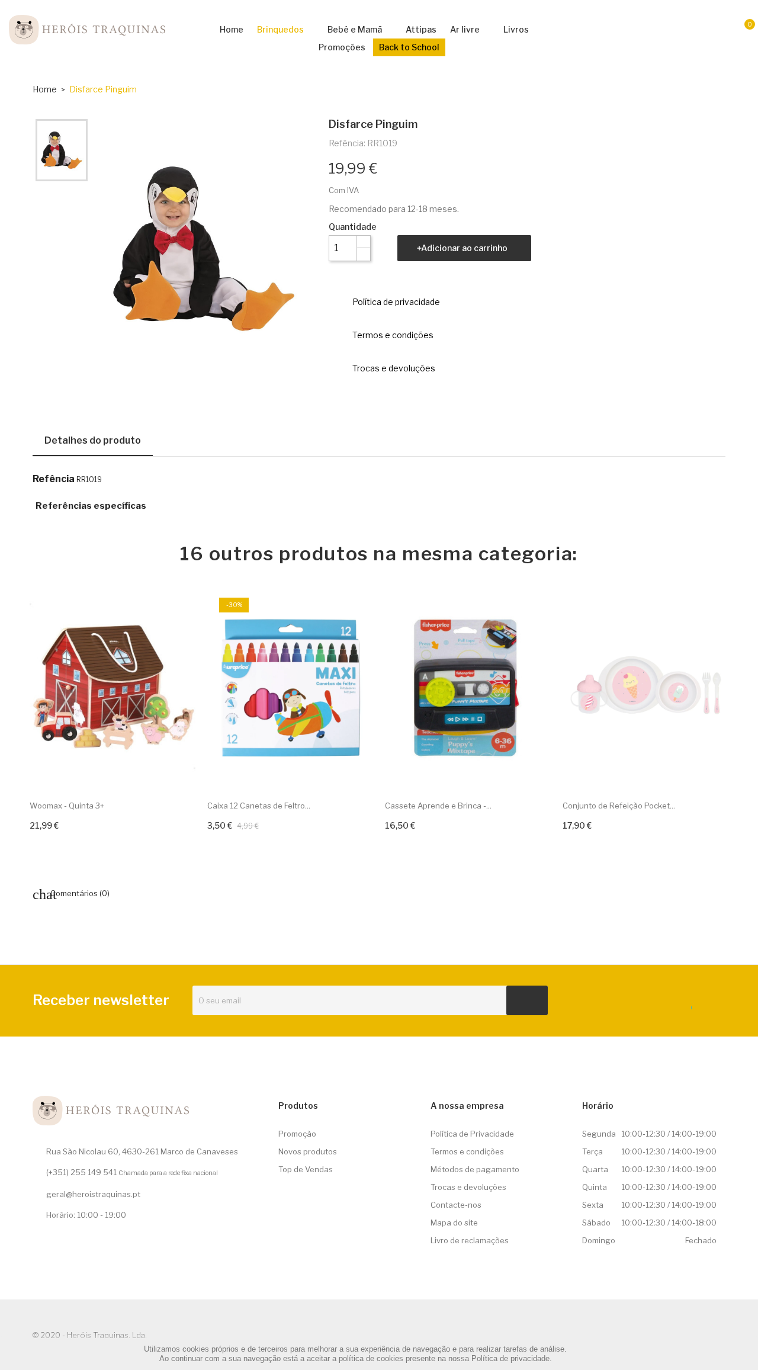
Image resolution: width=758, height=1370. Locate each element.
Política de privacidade (510, 1358)
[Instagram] (709, 1005)
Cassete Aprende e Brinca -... (438, 805)
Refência (54, 479)
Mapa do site (454, 1222)
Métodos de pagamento (475, 1169)
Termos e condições (467, 1151)
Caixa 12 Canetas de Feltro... (258, 805)
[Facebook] (687, 1005)
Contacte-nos (456, 1204)
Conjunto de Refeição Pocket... (619, 805)
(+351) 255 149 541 (81, 1172)
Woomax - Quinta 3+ (67, 805)
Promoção (297, 1133)
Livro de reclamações (470, 1240)
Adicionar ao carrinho (464, 248)
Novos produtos (307, 1151)
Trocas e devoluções (468, 1187)
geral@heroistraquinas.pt (93, 1194)
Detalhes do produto (92, 440)
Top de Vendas (305, 1169)
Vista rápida (176, 767)
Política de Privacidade (472, 1133)
